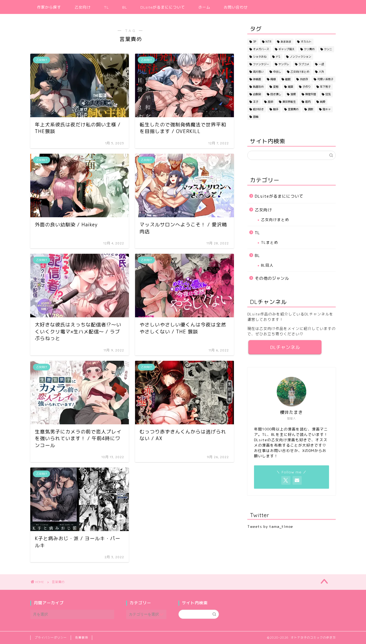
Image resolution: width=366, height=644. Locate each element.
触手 (275, 109)
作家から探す (49, 7)
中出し (277, 71)
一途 (321, 64)
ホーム (204, 7)
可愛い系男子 (325, 79)
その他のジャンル (272, 278)
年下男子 (325, 87)
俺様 (273, 79)
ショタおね (259, 56)
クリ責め (309, 49)
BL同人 (267, 265)
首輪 (255, 117)
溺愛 (293, 94)
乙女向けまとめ (299, 71)
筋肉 (308, 102)
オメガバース (261, 49)
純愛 (322, 102)
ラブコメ (303, 64)
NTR (268, 41)
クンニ (328, 49)
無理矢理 (310, 94)
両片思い (258, 71)
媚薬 (290, 87)
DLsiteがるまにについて (162, 7)
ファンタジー (261, 64)
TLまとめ (269, 242)
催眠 (287, 79)
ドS (278, 56)
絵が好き (258, 109)
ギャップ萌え (286, 49)
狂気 (328, 94)
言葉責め (293, 109)
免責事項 (81, 637)
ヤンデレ (283, 64)
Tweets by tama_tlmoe (270, 526)
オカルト (306, 41)
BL (124, 7)
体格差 (257, 79)
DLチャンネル (285, 347)
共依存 (304, 79)
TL (106, 7)
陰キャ (327, 109)
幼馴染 (257, 94)
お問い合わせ (236, 7)
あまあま (286, 41)
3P (254, 41)
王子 (255, 102)
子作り (306, 87)
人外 (321, 71)
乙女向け (82, 7)
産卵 (270, 102)
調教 (310, 109)
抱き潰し (275, 94)
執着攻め (258, 87)
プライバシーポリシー (51, 637)
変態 (275, 87)
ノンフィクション (300, 56)
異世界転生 (289, 102)
